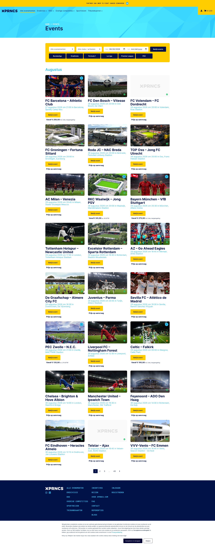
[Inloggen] (201, 11)
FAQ (93, 501)
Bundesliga (57, 56)
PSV (144, 56)
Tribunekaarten (94, 11)
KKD (50, 11)
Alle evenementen (27, 11)
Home (47, 24)
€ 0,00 (209, 11)
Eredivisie (41, 11)
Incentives (97, 488)
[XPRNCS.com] (9, 11)
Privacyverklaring (117, 532)
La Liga (109, 56)
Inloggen (116, 488)
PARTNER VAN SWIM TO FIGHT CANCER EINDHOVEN (105, 3)
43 (114, 471)
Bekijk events (158, 49)
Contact (96, 506)
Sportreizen (81, 11)
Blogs (94, 515)
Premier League (127, 56)
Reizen (95, 492)
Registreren (118, 492)
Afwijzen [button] (148, 541)
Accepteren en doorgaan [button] (132, 541)
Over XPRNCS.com (100, 497)
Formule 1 (92, 56)
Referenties (97, 510)
